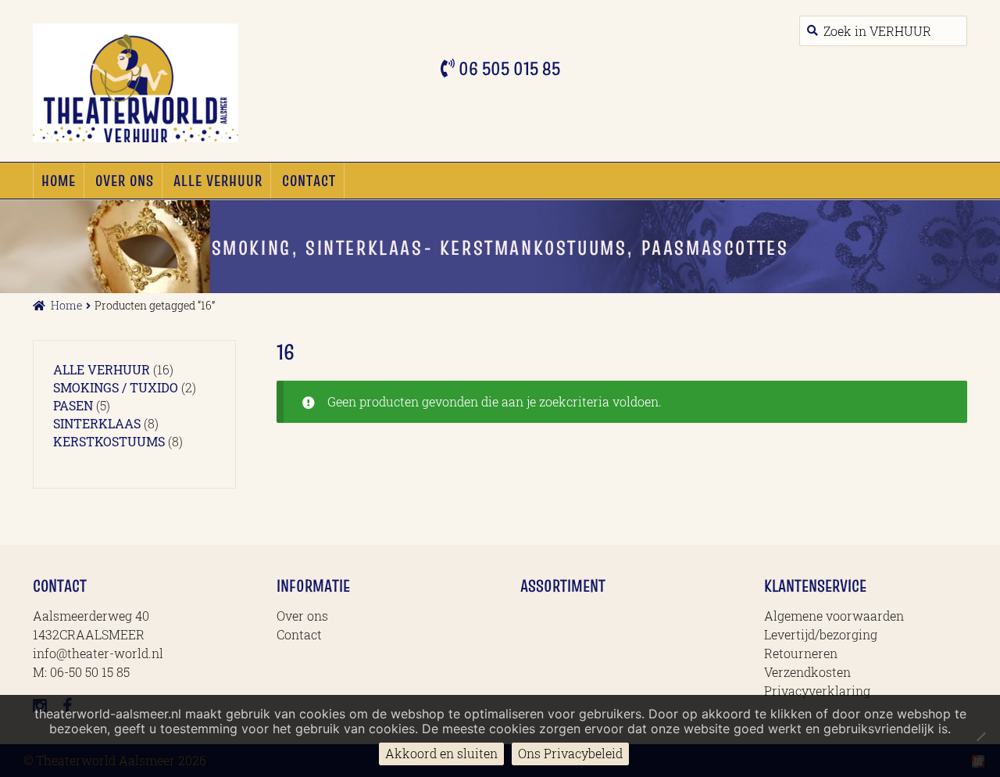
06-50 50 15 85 (90, 672)
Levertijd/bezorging (820, 634)
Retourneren (801, 653)
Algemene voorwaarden (834, 615)
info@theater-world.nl (98, 653)
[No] (980, 736)
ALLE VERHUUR (217, 180)
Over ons (124, 180)
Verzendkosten (807, 672)
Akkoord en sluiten (441, 753)
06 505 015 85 (507, 68)
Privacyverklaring (817, 690)
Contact (309, 180)
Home (58, 180)
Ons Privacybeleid (570, 753)
